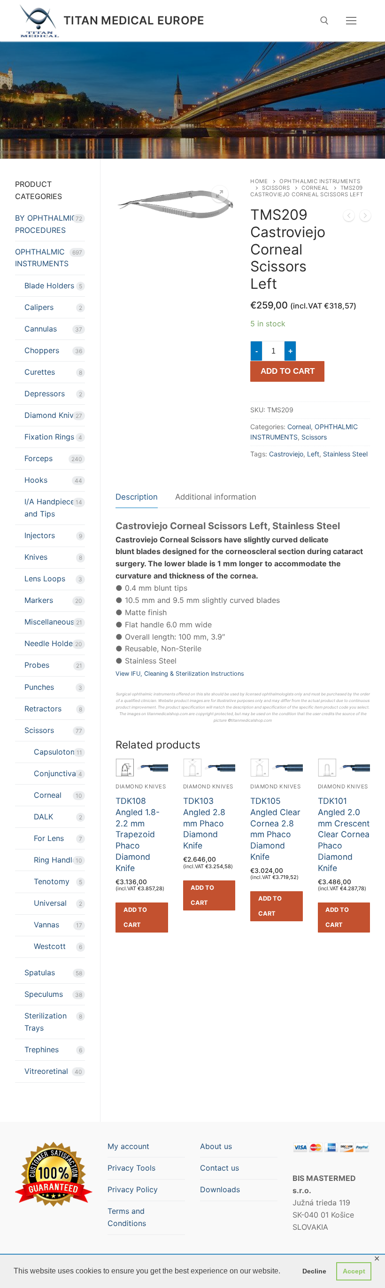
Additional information (215, 496)
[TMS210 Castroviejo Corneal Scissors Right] (365, 217)
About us (216, 1146)
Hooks (35, 480)
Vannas (46, 924)
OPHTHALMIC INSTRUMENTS (42, 258)
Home (259, 181)
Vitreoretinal (46, 1071)
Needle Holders (51, 643)
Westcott (50, 946)
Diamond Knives (53, 415)
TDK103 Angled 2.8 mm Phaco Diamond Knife (204, 823)
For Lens (49, 838)
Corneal (315, 188)
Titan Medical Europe (133, 20)
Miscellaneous (49, 621)
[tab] (137, 497)
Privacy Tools (131, 1167)
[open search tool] (324, 20)
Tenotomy (51, 881)
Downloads (220, 1189)
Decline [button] (314, 1271)
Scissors (276, 188)
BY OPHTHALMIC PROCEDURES (46, 224)
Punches (39, 687)
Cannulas (40, 328)
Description (137, 496)
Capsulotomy (57, 751)
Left (313, 454)
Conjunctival (56, 773)
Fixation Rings (49, 436)
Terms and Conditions (127, 1217)
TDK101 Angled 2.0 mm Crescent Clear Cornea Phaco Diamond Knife (344, 834)
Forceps (38, 458)
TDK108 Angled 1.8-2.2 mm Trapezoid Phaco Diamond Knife (138, 834)
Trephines (41, 1049)
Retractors (43, 708)
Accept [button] (354, 1271)
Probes (36, 665)
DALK (43, 816)
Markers (38, 600)
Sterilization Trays (45, 1022)
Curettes (39, 372)
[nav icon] (351, 21)
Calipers (39, 307)
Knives (35, 557)
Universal (50, 903)
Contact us (219, 1167)
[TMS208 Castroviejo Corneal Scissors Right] (348, 217)
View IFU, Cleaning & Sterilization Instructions (180, 673)
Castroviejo (286, 454)
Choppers (41, 350)
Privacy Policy (133, 1189)
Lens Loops (44, 578)
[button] (219, 193)
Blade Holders (49, 285)
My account (128, 1146)
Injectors (39, 535)
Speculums (43, 994)
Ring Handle (55, 859)
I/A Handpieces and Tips (51, 507)
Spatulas (39, 972)
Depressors (44, 393)
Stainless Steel (345, 454)
